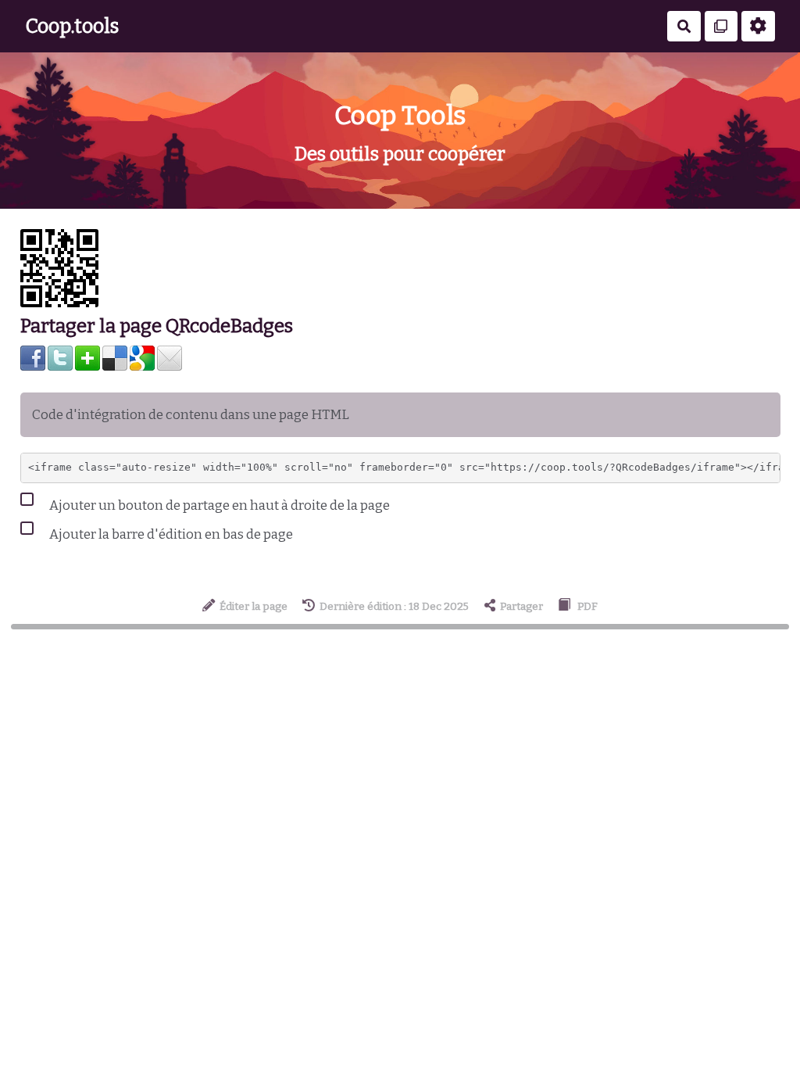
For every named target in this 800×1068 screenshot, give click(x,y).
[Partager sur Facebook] (32, 357)
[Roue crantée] (758, 26)
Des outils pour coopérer (400, 154)
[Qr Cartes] (721, 26)
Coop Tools (400, 115)
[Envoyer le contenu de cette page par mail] (169, 357)
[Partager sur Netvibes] (87, 357)
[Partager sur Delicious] (114, 357)
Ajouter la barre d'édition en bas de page (170, 534)
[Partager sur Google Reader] (142, 357)
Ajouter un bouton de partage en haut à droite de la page (218, 505)
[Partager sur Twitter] (60, 357)
